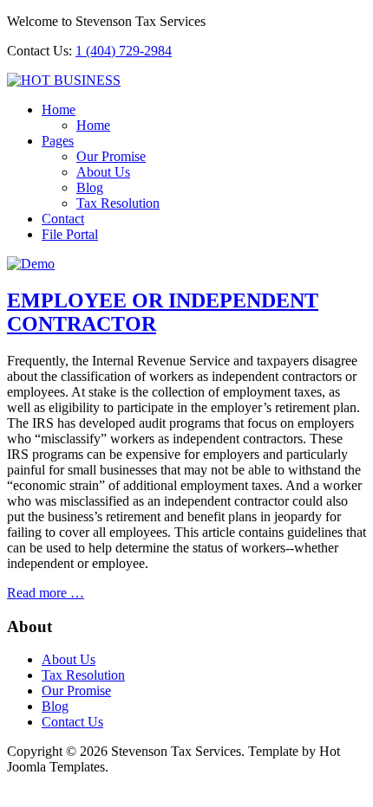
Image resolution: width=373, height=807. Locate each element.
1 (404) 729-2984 (123, 50)
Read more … (45, 592)
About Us (103, 172)
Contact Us (72, 721)
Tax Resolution (118, 203)
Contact (63, 218)
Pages (58, 140)
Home (58, 109)
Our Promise (111, 156)
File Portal (70, 234)
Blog (89, 187)
